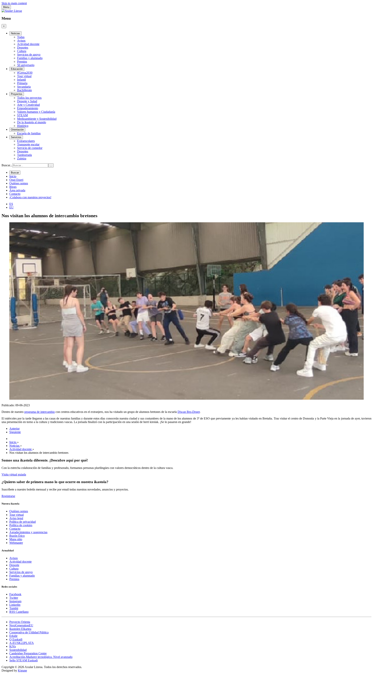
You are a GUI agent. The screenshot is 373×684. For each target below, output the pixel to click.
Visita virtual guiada (14, 474)
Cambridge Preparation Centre (28, 653)
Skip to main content (14, 3)
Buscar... (7, 165)
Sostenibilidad (18, 650)
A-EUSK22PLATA (21, 643)
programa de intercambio (39, 411)
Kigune (22, 670)
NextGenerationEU (21, 625)
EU (11, 207)
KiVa (12, 646)
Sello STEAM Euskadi (23, 660)
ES (11, 204)
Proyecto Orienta (19, 622)
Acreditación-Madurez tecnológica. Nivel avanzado (40, 657)
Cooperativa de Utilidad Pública (29, 632)
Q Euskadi (15, 639)
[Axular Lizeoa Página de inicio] (12, 10)
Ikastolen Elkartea (20, 629)
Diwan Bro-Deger (189, 411)
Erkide (13, 636)
